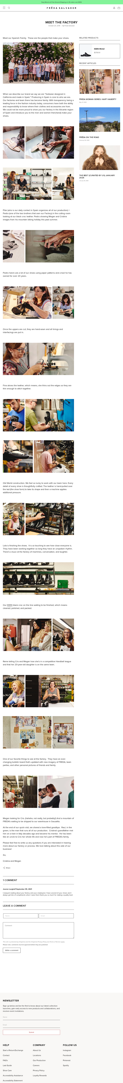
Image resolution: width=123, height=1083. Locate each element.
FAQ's (5, 1060)
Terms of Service (55, 942)
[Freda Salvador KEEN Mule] (38, 578)
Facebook (67, 1055)
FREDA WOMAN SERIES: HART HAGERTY (97, 99)
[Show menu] (4, 8)
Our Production (39, 1060)
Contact (6, 1055)
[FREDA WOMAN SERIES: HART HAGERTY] (99, 81)
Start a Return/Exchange (13, 1050)
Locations (37, 1055)
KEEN (9, 605)
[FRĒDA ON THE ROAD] (99, 119)
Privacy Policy (42, 942)
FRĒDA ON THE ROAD (89, 137)
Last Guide (7, 1065)
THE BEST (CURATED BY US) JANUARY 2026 (97, 176)
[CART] (118, 8)
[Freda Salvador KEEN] (38, 519)
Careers (36, 1065)
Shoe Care (7, 1070)
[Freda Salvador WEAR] (38, 415)
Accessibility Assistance (13, 1075)
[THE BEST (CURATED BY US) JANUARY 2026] (99, 157)
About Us (37, 1050)
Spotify (66, 1065)
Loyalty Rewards (40, 1075)
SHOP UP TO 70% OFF (69, 2)
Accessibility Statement (13, 1080)
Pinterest (66, 1060)
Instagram (67, 1050)
